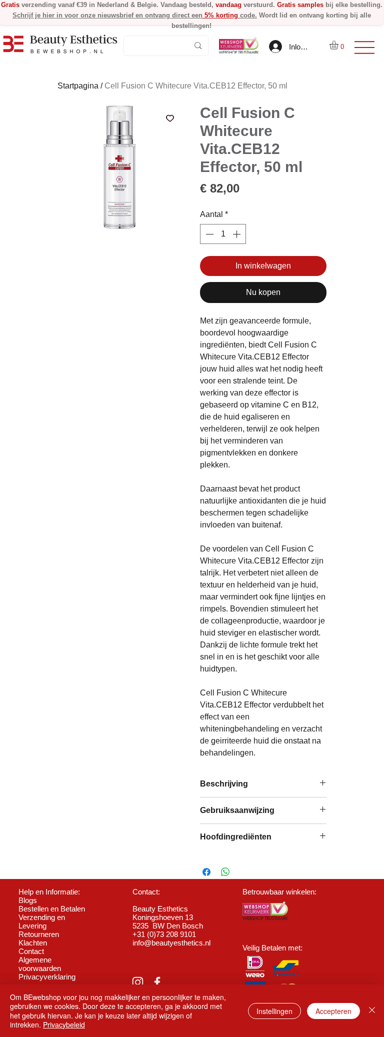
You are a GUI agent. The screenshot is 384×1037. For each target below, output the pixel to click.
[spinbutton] (223, 234)
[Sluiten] (372, 1010)
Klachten (32, 942)
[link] (339, 45)
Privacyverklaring (47, 976)
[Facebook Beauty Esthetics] (157, 982)
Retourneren (38, 934)
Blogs (27, 900)
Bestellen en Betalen (51, 908)
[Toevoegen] (170, 118)
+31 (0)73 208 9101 (164, 934)
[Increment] (237, 234)
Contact (31, 951)
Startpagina (78, 86)
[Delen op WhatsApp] (226, 872)
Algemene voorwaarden (39, 964)
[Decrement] (209, 234)
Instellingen (274, 1011)
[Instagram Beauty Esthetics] (137, 982)
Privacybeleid (64, 1025)
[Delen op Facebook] (206, 872)
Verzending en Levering (41, 921)
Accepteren (334, 1011)
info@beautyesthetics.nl (171, 942)
